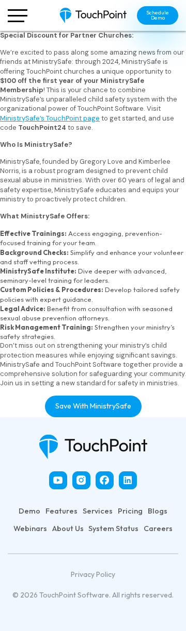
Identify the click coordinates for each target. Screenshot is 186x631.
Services (98, 511)
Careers (158, 528)
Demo (29, 511)
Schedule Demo (157, 15)
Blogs (157, 511)
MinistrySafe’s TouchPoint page (50, 118)
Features (61, 511)
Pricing (130, 511)
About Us (68, 528)
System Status (113, 528)
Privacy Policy (93, 574)
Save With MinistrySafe (93, 406)
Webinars (30, 528)
